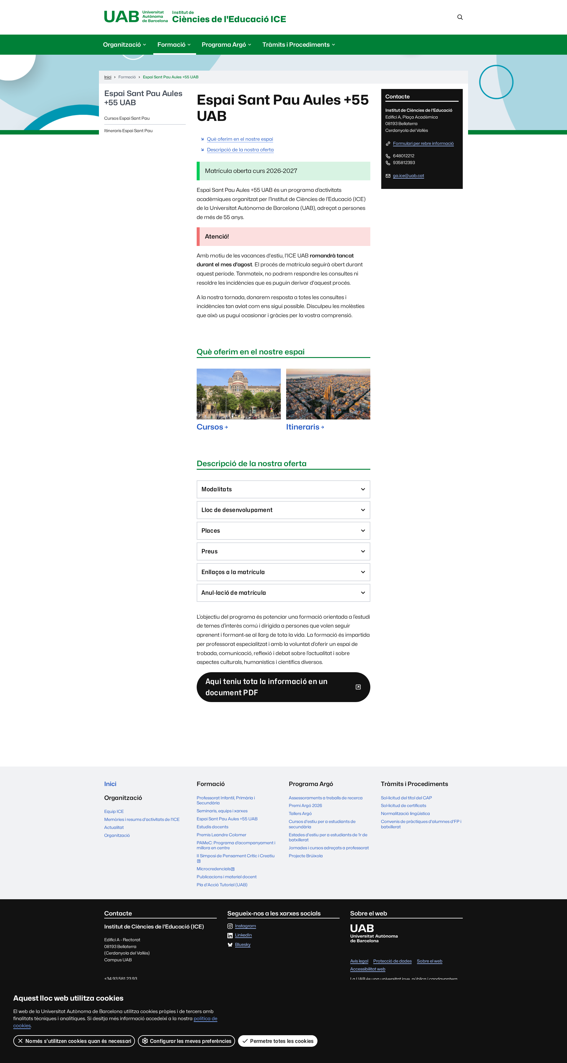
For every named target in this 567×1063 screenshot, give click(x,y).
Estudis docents (212, 826)
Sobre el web (429, 961)
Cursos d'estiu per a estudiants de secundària (322, 824)
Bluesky (242, 944)
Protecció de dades (392, 961)
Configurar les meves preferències (191, 1041)
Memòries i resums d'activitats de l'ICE (142, 819)
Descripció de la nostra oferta (240, 150)
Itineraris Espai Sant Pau (128, 130)
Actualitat (114, 827)
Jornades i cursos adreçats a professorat (329, 847)
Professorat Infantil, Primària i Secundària (226, 800)
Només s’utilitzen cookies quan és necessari (78, 1041)
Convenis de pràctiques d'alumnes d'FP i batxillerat (421, 824)
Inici (110, 783)
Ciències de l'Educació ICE (229, 17)
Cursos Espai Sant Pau (127, 118)
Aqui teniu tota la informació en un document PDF (267, 687)
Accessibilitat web (367, 969)
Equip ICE (114, 811)
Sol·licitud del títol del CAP (406, 797)
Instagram (245, 926)
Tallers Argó (300, 813)
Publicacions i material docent (227, 876)
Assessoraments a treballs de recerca (326, 797)
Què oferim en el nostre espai (240, 139)
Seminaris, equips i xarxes (222, 810)
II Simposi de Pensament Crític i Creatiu (236, 859)
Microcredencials (217, 869)
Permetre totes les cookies (282, 1041)
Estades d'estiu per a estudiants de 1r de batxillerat (328, 837)
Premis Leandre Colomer (221, 834)
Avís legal (359, 961)
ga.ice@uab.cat (408, 175)
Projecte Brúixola (306, 855)
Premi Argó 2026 (305, 805)
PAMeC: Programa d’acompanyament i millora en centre (236, 845)
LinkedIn (243, 935)
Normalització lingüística (405, 813)
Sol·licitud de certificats (403, 805)
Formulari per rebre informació (423, 143)
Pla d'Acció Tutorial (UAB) (222, 884)
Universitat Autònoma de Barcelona (136, 17)
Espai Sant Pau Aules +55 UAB (143, 98)
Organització (117, 835)
